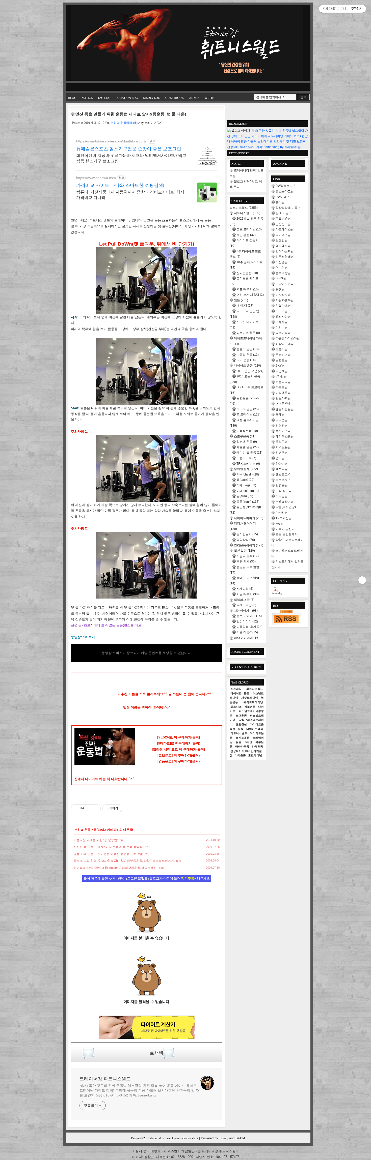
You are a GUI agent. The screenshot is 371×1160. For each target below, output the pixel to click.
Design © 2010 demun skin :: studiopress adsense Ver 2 (164, 1138)
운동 (241, 728)
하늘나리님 (283, 382)
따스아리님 (283, 333)
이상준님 (282, 262)
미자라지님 (283, 294)
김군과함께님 (285, 256)
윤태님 (280, 414)
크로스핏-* (283, 480)
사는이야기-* (246, 610)
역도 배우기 (247, 289)
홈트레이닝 (255, 755)
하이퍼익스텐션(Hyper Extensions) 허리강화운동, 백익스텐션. (115, 868)
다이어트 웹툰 (239, 693)
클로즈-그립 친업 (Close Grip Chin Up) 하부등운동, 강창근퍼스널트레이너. (124, 860)
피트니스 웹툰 (248, 333)
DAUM (240, 1138)
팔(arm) (244, 496)
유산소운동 (243, 737)
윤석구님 (282, 441)
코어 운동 (246, 360)
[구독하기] (286, 617)
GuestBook (174, 98)
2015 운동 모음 (249, 371)
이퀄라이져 (246, 458)
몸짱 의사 (246, 561)
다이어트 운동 (247, 365)
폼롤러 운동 (247, 349)
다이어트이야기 (248, 518)
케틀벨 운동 (247, 447)
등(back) (100, 829)
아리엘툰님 (283, 393)
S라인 (248, 741)
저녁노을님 (283, 447)
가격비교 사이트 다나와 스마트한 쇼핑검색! (120, 185)
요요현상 (241, 724)
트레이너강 (246, 605)
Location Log (127, 98)
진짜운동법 (247, 273)
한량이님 (282, 463)
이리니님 (282, 327)
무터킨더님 (283, 354)
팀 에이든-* (283, 213)
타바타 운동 (247, 409)
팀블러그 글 (244, 600)
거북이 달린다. (285, 529)
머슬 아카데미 (246, 638)
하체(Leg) (246, 485)
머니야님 (282, 267)
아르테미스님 (285, 229)
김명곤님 (282, 485)
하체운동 (257, 746)
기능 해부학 (247, 594)
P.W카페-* (282, 197)
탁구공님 (282, 496)
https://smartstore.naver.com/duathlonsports (111, 141)
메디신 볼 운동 (249, 452)
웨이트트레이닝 (253, 702)
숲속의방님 (283, 273)
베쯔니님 (282, 469)
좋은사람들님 (285, 409)
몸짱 (238, 741)
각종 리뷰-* (247, 632)
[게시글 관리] (95, 808)
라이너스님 (283, 235)
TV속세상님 (284, 518)
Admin (194, 98)
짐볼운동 (249, 706)
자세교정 (244, 588)
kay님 (279, 523)
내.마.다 (244, 305)
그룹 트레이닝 (249, 229)
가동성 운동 (247, 354)
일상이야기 (247, 621)
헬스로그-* (283, 474)
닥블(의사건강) (286, 507)
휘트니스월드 (254, 688)
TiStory (223, 1138)
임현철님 (282, 360)
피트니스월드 (244, 208)
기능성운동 (247, 431)
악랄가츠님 (283, 305)
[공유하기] (89, 808)
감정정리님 (283, 224)
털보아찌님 (283, 398)
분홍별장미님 (285, 501)
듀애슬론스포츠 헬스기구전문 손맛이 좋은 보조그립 (128, 148)
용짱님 (280, 289)
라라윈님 (282, 420)
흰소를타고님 (285, 191)
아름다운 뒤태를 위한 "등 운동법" (96, 840)
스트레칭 (236, 688)
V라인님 (281, 376)
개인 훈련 (246, 235)
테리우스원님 (285, 436)
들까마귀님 (283, 431)
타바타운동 (242, 746)
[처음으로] (187, 44)
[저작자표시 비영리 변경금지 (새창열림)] (129, 808)
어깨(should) (248, 491)
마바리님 (282, 512)
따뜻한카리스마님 (288, 338)
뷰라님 (280, 202)
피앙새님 (282, 371)
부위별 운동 (82, 829)
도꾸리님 (282, 311)
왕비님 (280, 458)
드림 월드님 (284, 491)
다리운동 (240, 755)
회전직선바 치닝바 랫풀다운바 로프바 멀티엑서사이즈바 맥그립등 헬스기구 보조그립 (131, 158)
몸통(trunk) (247, 501)
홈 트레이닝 (248, 414)
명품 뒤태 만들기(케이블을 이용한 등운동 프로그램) (108, 854)
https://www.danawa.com (96, 178)
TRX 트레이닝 (248, 463)
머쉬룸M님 (283, 403)
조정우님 (282, 322)
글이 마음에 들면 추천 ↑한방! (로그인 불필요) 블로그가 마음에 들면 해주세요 (147, 878)
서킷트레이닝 (249, 697)
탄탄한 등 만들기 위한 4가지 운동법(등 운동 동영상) (108, 847)
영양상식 (245, 540)
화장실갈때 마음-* (288, 208)
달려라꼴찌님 (285, 251)
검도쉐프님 (283, 246)
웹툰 (241, 300)
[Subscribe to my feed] (146, 1011)
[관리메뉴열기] (362, 580)
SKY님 (280, 365)
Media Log (151, 98)
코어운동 (241, 715)
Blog (72, 98)
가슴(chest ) (247, 474)
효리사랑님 (283, 316)
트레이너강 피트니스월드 (105, 1078)
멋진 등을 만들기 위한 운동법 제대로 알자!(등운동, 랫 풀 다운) (130, 114)
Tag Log (104, 98)
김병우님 (282, 452)
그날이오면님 (285, 284)
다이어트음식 (254, 728)
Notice (87, 98)
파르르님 (282, 387)
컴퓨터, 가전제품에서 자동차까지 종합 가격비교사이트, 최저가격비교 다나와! (130, 195)
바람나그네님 (285, 344)
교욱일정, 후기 (249, 627)
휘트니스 (236, 706)
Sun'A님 (281, 278)
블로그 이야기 (249, 616)
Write (209, 98)
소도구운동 (244, 436)
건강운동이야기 (248, 545)
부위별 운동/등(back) (124, 123)
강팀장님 (282, 425)
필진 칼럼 (244, 550)
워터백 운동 (246, 441)
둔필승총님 (283, 218)
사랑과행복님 (285, 300)
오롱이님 (282, 349)
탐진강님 (282, 240)
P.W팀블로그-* (285, 186)
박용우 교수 (247, 556)
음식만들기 (247, 534)
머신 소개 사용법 (250, 294)
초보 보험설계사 (287, 534)
